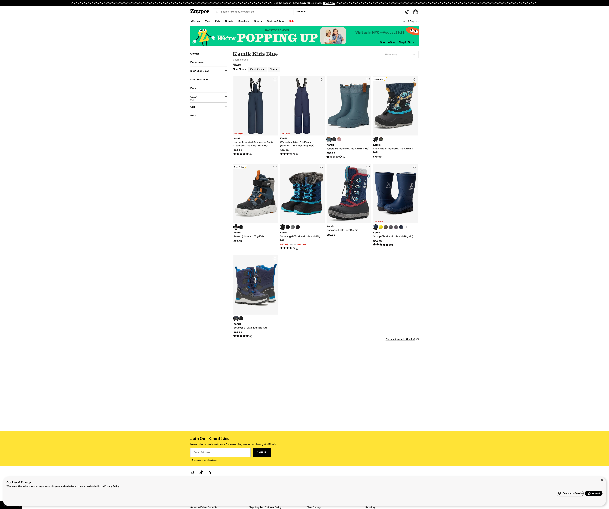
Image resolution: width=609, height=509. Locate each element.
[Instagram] (192, 472)
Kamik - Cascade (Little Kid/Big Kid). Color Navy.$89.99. (349, 207)
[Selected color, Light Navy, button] (375, 227)
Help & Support (410, 21)
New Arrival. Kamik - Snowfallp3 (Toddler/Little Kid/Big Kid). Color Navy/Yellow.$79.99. (395, 117)
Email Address (201, 452)
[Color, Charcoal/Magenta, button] (396, 227)
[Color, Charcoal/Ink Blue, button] (390, 227)
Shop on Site (387, 42)
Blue (272, 69)
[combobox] (253, 12)
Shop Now (329, 2)
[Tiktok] (201, 472)
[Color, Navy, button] (401, 227)
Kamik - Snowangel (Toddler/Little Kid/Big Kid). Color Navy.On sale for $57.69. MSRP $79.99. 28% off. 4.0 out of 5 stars (302, 207)
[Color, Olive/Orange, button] (380, 139)
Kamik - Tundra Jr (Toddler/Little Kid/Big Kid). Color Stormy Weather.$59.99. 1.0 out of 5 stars (349, 117)
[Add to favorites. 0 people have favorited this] (275, 79)
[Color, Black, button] (334, 139)
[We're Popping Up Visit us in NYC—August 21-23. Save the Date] (304, 36)
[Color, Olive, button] (385, 227)
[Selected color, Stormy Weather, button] (329, 139)
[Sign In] (407, 12)
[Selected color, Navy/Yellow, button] (375, 139)
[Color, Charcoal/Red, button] (292, 227)
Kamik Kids (256, 69)
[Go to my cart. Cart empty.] (415, 12)
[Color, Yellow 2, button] (380, 227)
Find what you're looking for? (400, 339)
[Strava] (209, 472)
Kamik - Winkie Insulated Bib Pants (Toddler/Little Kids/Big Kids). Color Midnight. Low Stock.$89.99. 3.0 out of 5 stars (302, 117)
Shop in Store (406, 42)
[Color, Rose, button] (339, 139)
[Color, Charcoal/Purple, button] (297, 227)
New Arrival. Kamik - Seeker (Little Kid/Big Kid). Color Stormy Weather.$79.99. (255, 207)
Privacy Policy (111, 486)
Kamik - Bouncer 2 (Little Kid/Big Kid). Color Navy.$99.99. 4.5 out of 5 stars (255, 296)
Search (301, 11)
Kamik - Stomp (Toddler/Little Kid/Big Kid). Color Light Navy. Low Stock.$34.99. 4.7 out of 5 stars (395, 207)
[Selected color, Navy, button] (282, 227)
